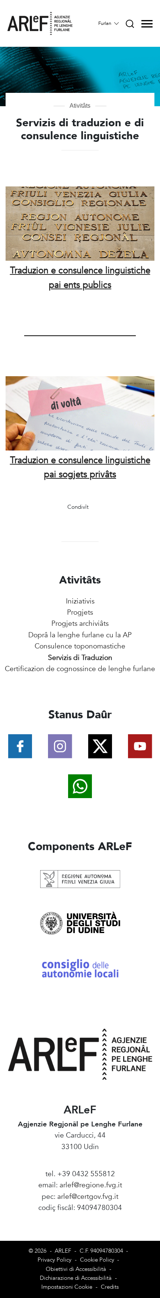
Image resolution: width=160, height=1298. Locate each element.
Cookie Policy (97, 1260)
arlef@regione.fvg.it (91, 1185)
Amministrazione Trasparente (80, 1219)
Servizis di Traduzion (80, 658)
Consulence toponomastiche (80, 646)
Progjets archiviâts (80, 623)
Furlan (105, 23)
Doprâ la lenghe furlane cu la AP (80, 635)
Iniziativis (80, 601)
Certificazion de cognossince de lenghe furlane (80, 669)
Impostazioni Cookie (66, 1287)
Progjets (80, 612)
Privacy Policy (54, 1260)
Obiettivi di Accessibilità (76, 1269)
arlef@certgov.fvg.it (87, 1196)
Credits (110, 1287)
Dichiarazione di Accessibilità (76, 1278)
